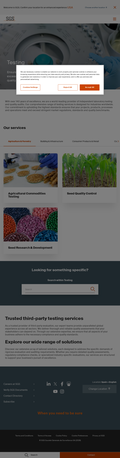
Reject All (68, 87)
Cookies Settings (30, 87)
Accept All (89, 87)
